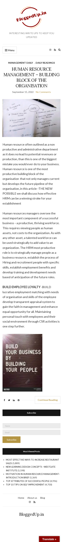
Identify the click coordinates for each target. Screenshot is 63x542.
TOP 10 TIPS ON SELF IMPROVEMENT (25, 484)
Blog (42, 497)
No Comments (43, 92)
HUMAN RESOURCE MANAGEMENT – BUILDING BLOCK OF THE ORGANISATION (31, 77)
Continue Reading (48, 399)
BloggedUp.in (31, 514)
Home (21, 497)
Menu (10, 50)
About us (32, 497)
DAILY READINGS (45, 62)
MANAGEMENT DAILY (20, 62)
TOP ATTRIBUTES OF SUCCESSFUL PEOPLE (27, 481)
